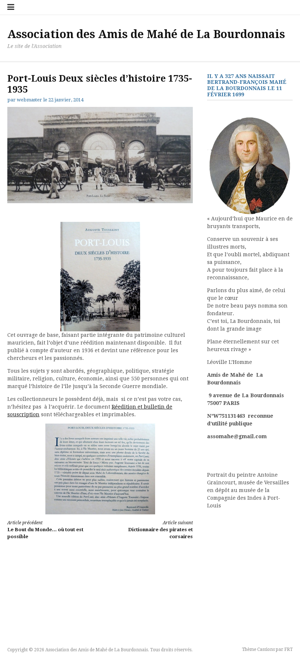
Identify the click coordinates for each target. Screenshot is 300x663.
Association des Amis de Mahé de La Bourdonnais (146, 34)
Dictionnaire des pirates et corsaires (160, 530)
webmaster (29, 100)
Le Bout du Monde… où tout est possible (45, 530)
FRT (288, 649)
